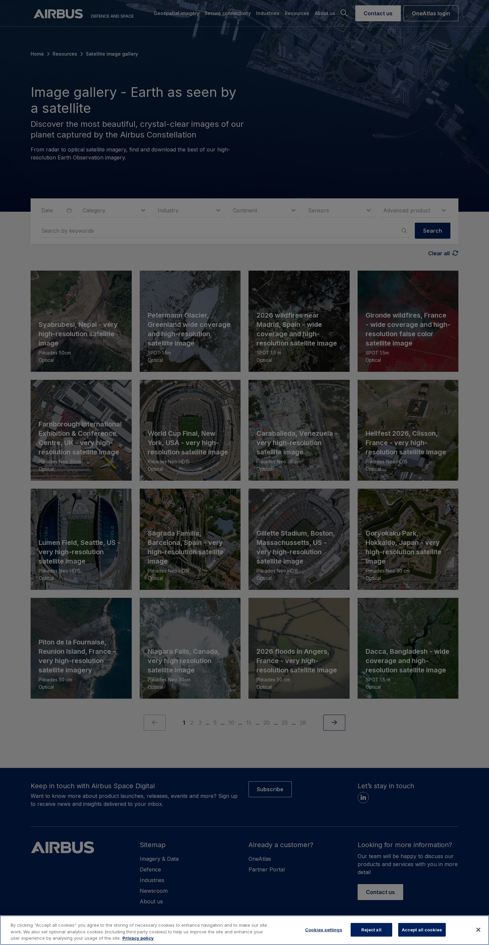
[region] (244, 930)
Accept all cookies (422, 929)
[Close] (478, 929)
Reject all (371, 929)
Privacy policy (138, 938)
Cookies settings (323, 929)
